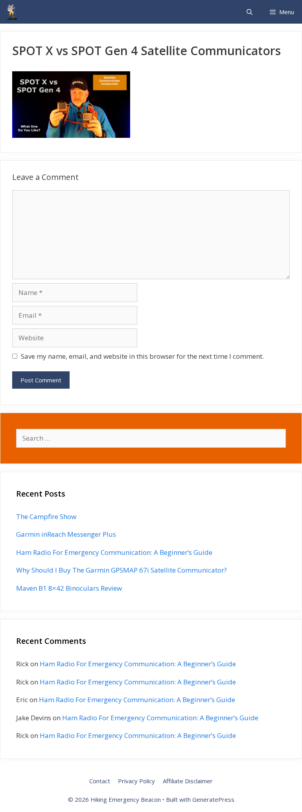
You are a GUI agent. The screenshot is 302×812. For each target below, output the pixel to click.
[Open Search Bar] (249, 12)
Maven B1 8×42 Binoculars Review (69, 588)
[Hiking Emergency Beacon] (12, 12)
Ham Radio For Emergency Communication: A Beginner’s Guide (114, 552)
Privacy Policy (136, 781)
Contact (99, 781)
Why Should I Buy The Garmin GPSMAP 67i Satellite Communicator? (121, 570)
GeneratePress (213, 799)
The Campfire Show (46, 516)
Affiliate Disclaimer (188, 781)
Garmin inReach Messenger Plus (66, 534)
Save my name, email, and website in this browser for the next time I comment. (142, 356)
